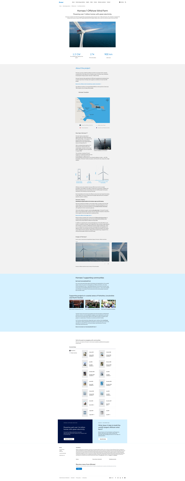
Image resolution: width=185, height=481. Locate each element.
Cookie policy (84, 477)
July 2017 (107, 414)
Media (91, 2)
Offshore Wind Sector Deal (100, 217)
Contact (108, 2)
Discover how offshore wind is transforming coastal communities (88, 83)
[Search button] (125, 2)
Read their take (103, 439)
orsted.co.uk (102, 455)
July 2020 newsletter (91, 365)
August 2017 (91, 414)
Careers (95, 2)
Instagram (115, 455)
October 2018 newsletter (91, 395)
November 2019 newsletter (92, 375)
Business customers (102, 2)
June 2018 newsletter (108, 395)
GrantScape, (105, 320)
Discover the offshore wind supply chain (83, 215)
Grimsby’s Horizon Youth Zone (101, 206)
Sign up (79, 468)
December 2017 (108, 404)
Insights (87, 2)
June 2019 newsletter (108, 375)
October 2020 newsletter (108, 356)
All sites (112, 477)
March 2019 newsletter (91, 385)
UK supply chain (96, 210)
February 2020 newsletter (108, 365)
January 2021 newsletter (91, 356)
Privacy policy (78, 477)
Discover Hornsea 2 (69, 439)
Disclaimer (72, 477)
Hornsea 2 (81, 149)
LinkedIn (110, 455)
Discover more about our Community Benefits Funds (86, 326)
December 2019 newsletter (109, 385)
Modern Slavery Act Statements (64, 477)
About (73, 2)
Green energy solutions (80, 2)
